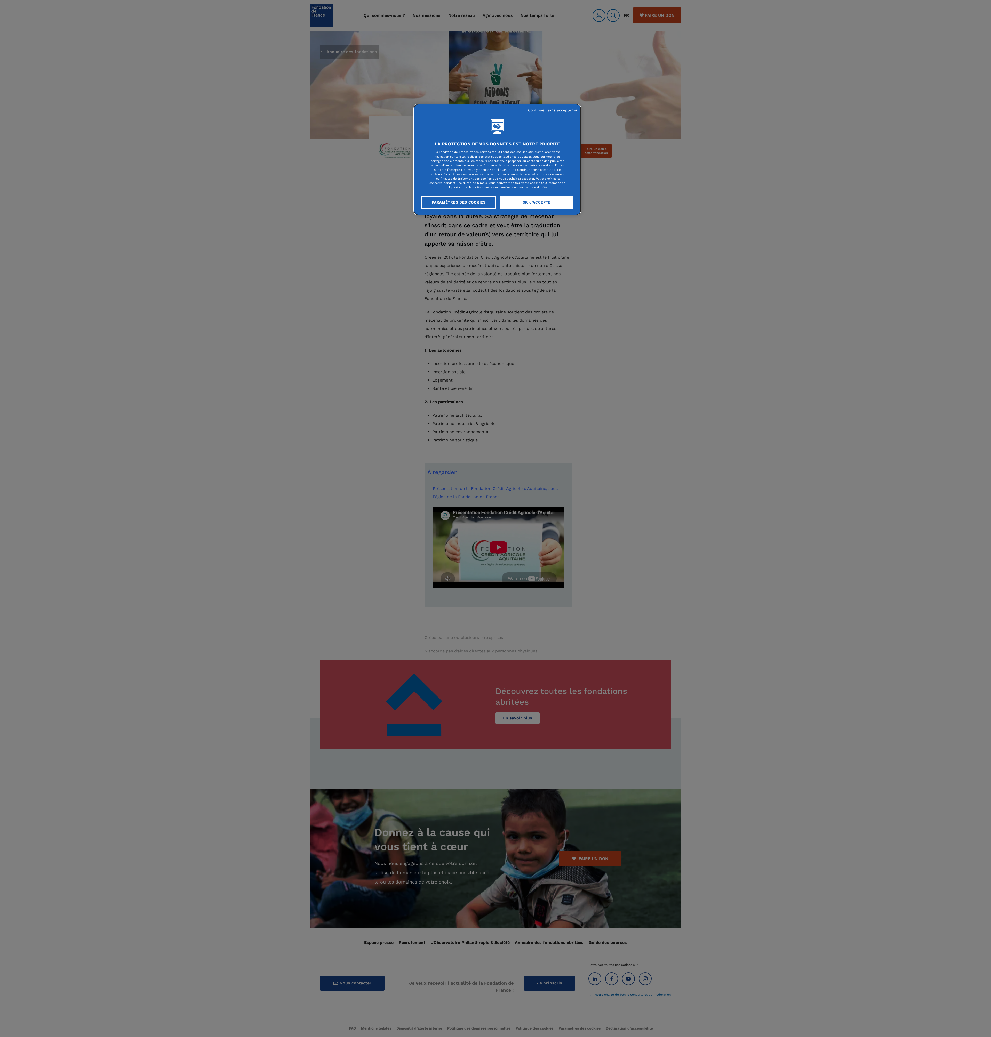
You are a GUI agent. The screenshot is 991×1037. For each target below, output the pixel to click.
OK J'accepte (537, 202)
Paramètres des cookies (458, 202)
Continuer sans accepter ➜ (553, 110)
